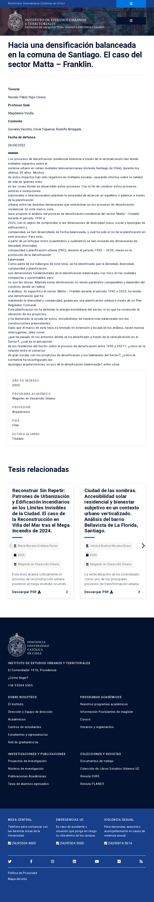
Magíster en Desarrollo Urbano (39, 564)
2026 (21, 555)
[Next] (142, 545)
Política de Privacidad (22, 873)
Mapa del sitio (17, 879)
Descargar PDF (24, 592)
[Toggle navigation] (131, 4)
